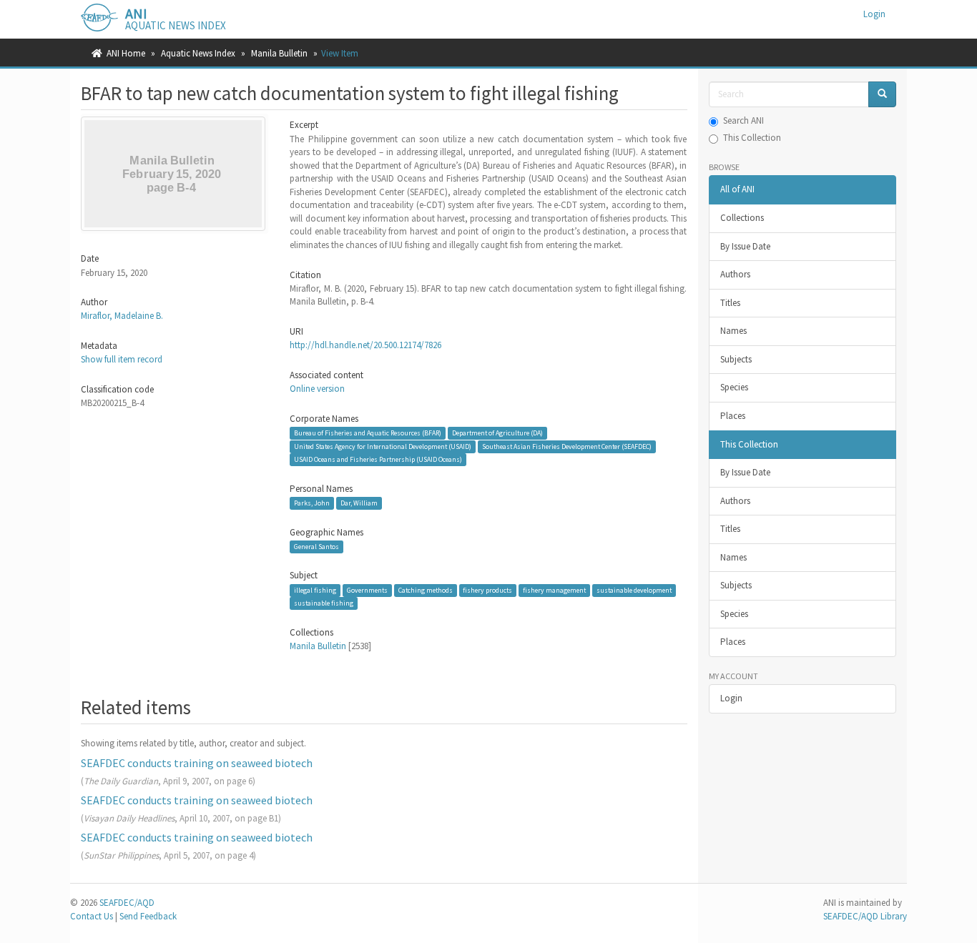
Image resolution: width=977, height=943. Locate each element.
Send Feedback (148, 916)
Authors (735, 274)
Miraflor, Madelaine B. (122, 316)
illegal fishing (315, 590)
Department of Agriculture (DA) (497, 433)
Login (731, 698)
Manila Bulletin (279, 53)
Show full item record (121, 359)
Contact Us (91, 916)
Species (734, 387)
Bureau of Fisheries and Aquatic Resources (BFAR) (367, 433)
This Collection (752, 138)
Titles (730, 303)
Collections (742, 218)
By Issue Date (745, 246)
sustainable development (634, 590)
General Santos (316, 546)
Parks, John (312, 503)
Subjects (736, 359)
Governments (367, 590)
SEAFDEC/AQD (126, 903)
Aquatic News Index (198, 53)
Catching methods (425, 590)
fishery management (554, 590)
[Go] (882, 95)
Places (732, 416)
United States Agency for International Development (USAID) (382, 446)
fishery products (487, 590)
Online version (317, 388)
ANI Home (126, 53)
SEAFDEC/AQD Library (865, 916)
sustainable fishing (323, 603)
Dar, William (359, 503)
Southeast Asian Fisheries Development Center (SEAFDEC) (567, 446)
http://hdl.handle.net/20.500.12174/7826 (365, 345)
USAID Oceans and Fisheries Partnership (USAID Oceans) (378, 459)
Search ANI (743, 120)
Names (733, 331)
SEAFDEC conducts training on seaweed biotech (197, 763)
